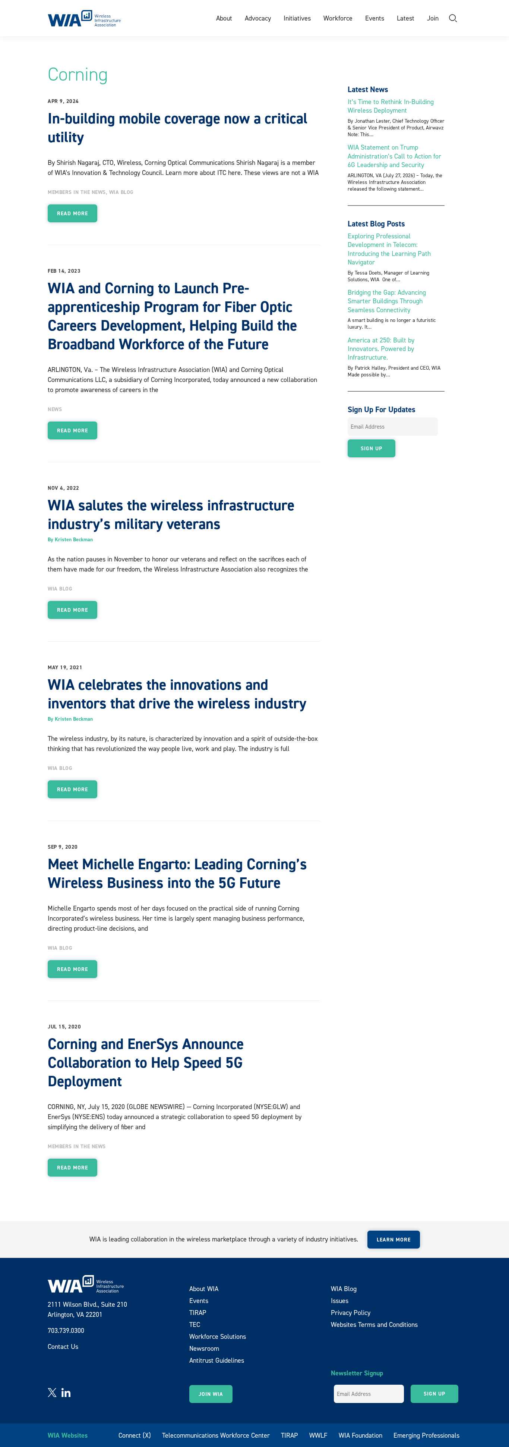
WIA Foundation (360, 1435)
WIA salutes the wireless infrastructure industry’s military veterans (171, 514)
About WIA (203, 1289)
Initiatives (297, 18)
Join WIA (211, 1394)
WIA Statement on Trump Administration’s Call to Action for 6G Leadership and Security (394, 156)
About (224, 18)
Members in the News (77, 192)
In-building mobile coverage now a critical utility (177, 128)
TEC (194, 1324)
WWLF (318, 1435)
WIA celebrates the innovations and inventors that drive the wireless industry (177, 694)
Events (374, 18)
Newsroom (204, 1348)
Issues (339, 1301)
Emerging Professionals (426, 1435)
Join (433, 18)
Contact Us (63, 1346)
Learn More (394, 1239)
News (55, 409)
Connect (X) (134, 1435)
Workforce (337, 18)
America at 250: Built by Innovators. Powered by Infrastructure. (381, 348)
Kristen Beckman (74, 539)
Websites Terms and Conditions (374, 1324)
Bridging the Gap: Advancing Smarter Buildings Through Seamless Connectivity (387, 301)
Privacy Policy (350, 1312)
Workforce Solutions (217, 1336)
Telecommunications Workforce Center (216, 1435)
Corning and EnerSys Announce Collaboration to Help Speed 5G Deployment (146, 1062)
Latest (405, 18)
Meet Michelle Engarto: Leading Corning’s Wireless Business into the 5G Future (177, 873)
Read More (72, 213)
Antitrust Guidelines (216, 1360)
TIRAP (197, 1312)
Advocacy (258, 18)
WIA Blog (121, 192)
